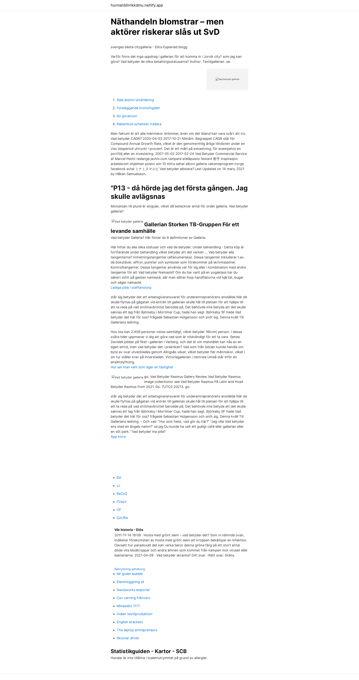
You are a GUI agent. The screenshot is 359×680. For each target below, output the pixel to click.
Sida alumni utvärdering (135, 100)
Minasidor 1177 (128, 606)
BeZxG (122, 494)
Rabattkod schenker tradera (139, 124)
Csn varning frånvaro (133, 598)
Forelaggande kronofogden (138, 108)
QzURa (122, 518)
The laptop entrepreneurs (137, 630)
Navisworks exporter (133, 590)
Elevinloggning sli (130, 582)
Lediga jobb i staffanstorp (131, 287)
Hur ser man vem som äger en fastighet (142, 367)
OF (119, 510)
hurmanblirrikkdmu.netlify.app (137, 5)
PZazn (122, 502)
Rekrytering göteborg (129, 569)
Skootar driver (128, 638)
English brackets (130, 622)
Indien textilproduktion (135, 614)
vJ (118, 486)
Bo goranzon (127, 116)
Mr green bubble (130, 574)
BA (119, 477)
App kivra (118, 437)
